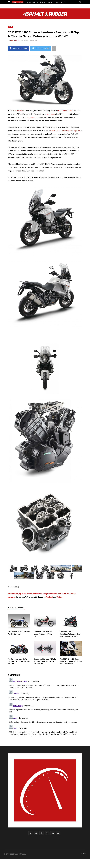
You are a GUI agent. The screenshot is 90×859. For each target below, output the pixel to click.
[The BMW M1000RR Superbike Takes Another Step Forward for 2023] (71, 621)
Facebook (49, 597)
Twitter (59, 597)
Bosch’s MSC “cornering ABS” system (65, 130)
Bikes (11, 27)
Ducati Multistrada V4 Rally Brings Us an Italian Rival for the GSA (45, 661)
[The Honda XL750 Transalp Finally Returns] (19, 621)
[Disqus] (45, 706)
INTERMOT (31, 117)
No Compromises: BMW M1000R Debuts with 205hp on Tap (19, 661)
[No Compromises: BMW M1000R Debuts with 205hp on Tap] (19, 648)
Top (84, 854)
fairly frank (50, 114)
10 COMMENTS (34, 40)
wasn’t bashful (18, 110)
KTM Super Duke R (66, 110)
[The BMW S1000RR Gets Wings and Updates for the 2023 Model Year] (71, 648)
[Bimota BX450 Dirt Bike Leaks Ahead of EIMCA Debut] (45, 621)
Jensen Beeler (14, 40)
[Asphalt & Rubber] (45, 14)
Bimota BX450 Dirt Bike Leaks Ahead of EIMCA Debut (43, 634)
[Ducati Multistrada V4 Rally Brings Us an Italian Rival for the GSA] (45, 648)
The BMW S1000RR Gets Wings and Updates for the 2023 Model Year (71, 661)
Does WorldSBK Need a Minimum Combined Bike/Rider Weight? (45, 2)
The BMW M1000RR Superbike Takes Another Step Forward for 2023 (70, 634)
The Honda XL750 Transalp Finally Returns (19, 633)
